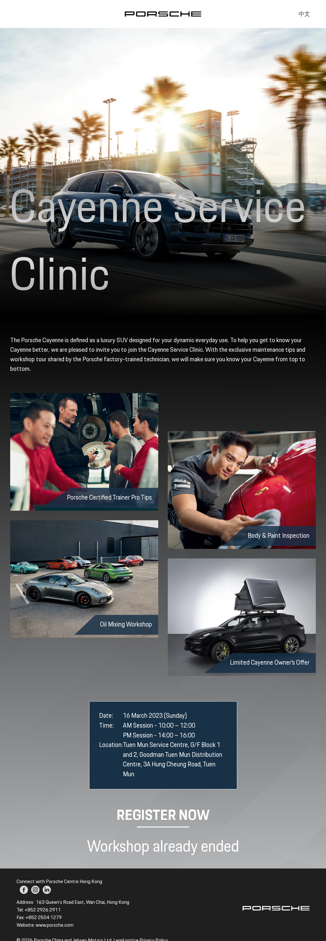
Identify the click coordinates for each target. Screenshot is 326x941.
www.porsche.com (55, 925)
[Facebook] (24, 890)
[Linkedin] (47, 890)
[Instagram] (35, 890)
